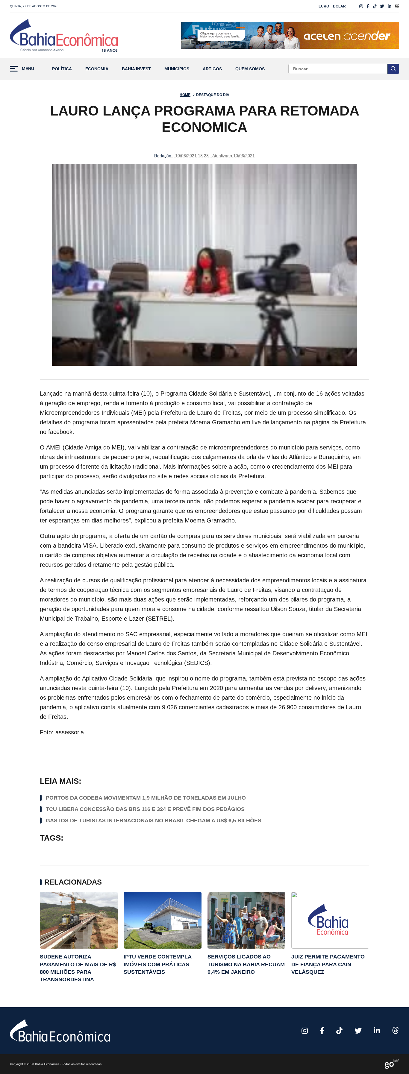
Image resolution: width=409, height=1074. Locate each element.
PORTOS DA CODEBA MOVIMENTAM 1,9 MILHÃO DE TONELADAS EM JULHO (146, 797)
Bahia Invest (136, 69)
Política (62, 69)
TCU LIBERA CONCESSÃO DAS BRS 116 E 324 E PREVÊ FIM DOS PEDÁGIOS (145, 809)
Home (185, 95)
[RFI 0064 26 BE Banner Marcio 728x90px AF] (290, 35)
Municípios (176, 69)
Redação (162, 155)
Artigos (212, 69)
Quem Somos (250, 69)
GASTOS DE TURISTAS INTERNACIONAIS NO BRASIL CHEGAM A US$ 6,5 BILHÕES (153, 820)
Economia (96, 69)
